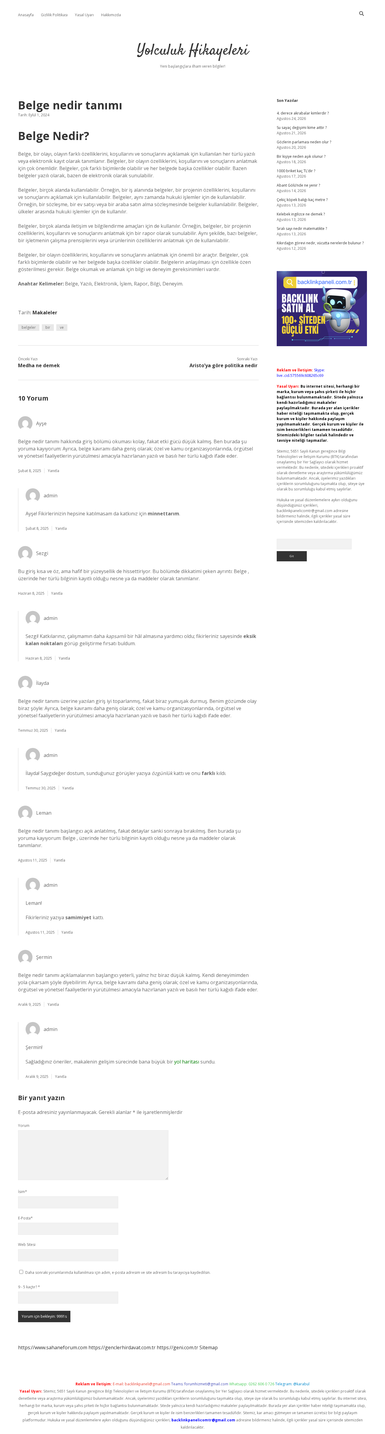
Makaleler (44, 312)
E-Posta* (25, 1218)
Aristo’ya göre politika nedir (223, 365)
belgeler (29, 327)
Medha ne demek (39, 365)
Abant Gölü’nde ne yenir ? (298, 185)
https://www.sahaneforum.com (52, 1347)
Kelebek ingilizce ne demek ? (301, 214)
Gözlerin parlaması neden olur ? (304, 142)
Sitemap (208, 1347)
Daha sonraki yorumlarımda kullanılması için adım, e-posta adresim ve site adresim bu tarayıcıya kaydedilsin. (118, 1272)
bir (47, 327)
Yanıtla (53, 470)
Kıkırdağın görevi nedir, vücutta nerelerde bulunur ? (320, 243)
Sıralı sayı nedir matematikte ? (302, 228)
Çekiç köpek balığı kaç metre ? (302, 199)
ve (62, 327)
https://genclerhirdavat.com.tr (122, 1347)
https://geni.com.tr (177, 1347)
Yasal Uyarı (84, 14)
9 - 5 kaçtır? (29, 1286)
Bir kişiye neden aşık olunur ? (301, 156)
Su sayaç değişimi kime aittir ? (302, 127)
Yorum (23, 1125)
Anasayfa (26, 14)
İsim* (22, 1191)
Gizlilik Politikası (54, 14)
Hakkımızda (111, 14)
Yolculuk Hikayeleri (192, 51)
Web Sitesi (26, 1244)
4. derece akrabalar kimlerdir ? (303, 113)
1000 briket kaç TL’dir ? (296, 170)
